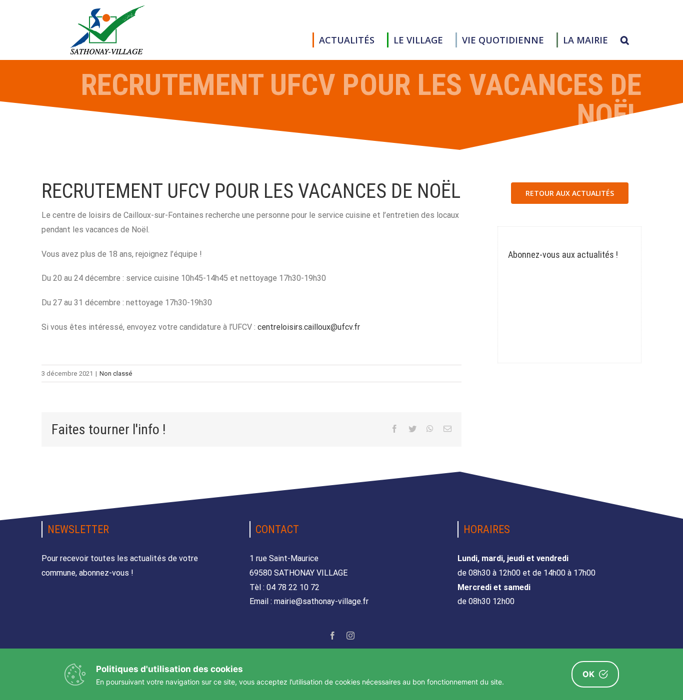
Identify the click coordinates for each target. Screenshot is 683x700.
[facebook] (332, 636)
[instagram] (350, 636)
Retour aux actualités (570, 193)
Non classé (116, 373)
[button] (624, 39)
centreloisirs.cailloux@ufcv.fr (309, 327)
